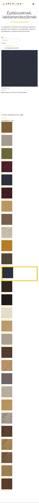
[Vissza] (19, 37)
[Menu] (33, 4)
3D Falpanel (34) (10, 46)
